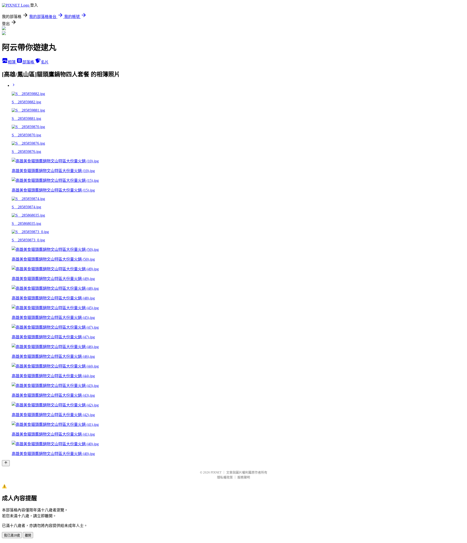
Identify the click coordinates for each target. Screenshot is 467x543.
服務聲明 (243, 477)
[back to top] (6, 463)
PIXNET (216, 472)
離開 (28, 535)
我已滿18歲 (12, 535)
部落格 (28, 62)
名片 (45, 62)
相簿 (12, 62)
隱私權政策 (225, 477)
